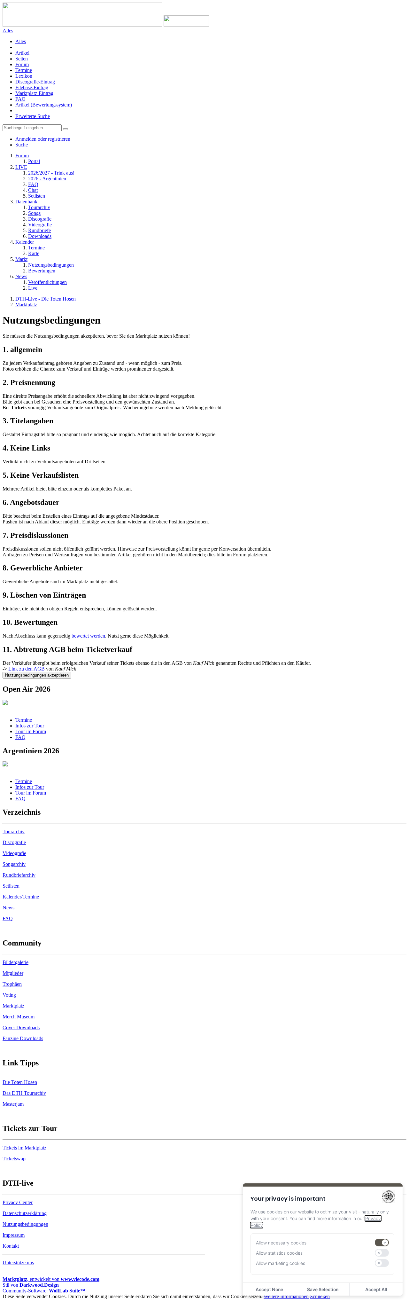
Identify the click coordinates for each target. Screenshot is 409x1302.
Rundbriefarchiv (19, 875)
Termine (23, 70)
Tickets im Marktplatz (24, 1147)
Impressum (14, 1235)
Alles (20, 41)
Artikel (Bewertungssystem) (43, 104)
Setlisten (11, 886)
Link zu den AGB (26, 668)
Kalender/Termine (21, 896)
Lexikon (23, 76)
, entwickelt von (51, 1279)
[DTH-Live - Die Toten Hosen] (106, 24)
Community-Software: (44, 1290)
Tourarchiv (14, 831)
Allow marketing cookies (280, 1263)
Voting (9, 995)
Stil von (31, 1285)
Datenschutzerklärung (25, 1213)
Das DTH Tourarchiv (24, 1093)
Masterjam (13, 1104)
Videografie (14, 853)
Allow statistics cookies (279, 1253)
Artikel (22, 53)
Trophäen (12, 984)
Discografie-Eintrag (35, 81)
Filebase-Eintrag (31, 87)
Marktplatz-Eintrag (34, 93)
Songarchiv (14, 864)
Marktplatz (13, 1005)
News (8, 907)
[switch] (382, 1242)
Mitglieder (13, 973)
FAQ (20, 99)
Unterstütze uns (18, 1262)
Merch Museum (19, 1016)
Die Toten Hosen (20, 1082)
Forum (22, 64)
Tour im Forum (30, 731)
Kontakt (11, 1246)
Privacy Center (18, 1202)
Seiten (21, 58)
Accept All (376, 1289)
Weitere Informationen (286, 1296)
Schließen (320, 1296)
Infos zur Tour (29, 725)
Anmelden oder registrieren (42, 139)
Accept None (269, 1289)
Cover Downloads (21, 1027)
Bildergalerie (15, 962)
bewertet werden (88, 636)
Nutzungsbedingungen (25, 1224)
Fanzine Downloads (23, 1038)
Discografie (14, 842)
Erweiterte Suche (32, 116)
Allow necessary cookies (281, 1242)
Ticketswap (14, 1158)
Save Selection (322, 1289)
